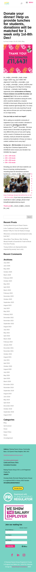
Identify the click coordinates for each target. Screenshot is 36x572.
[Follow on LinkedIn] (18, 555)
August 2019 (7, 393)
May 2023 (7, 311)
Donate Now (18, 488)
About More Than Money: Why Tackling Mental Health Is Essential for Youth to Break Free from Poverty (17, 241)
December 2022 (9, 317)
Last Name (8, 540)
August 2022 (7, 326)
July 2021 (7, 360)
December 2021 (9, 348)
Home (5, 429)
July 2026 (7, 262)
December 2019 (9, 384)
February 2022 (8, 342)
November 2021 (9, 351)
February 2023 (8, 314)
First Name (8, 535)
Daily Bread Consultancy (19, 567)
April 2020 (7, 378)
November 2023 (9, 296)
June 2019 (7, 396)
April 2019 (7, 402)
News (5, 435)
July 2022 (7, 329)
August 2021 (7, 357)
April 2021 (7, 363)
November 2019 (9, 387)
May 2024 (7, 284)
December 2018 (9, 406)
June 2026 (7, 266)
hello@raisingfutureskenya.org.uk (13, 455)
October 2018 (8, 409)
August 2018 (7, 415)
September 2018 (9, 412)
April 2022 (7, 336)
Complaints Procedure (10, 465)
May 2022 (7, 333)
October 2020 (8, 366)
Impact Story (7, 432)
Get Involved (7, 426)
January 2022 (8, 345)
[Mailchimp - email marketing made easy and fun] (24, 547)
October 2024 (8, 281)
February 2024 (8, 293)
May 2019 (7, 399)
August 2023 (7, 305)
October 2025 (8, 272)
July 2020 (7, 372)
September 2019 (9, 390)
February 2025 (8, 278)
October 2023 (8, 299)
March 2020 (7, 381)
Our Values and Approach (11, 460)
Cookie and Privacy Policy (11, 462)
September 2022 (9, 323)
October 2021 (8, 354)
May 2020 (7, 375)
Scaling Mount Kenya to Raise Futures (15, 225)
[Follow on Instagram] (24, 555)
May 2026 (7, 269)
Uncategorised (8, 438)
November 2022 (9, 320)
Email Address (9, 530)
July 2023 (7, 308)
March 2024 (7, 290)
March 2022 (7, 339)
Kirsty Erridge (9, 41)
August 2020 (7, 369)
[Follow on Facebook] (12, 555)
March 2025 (7, 275)
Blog (23, 41)
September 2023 (9, 302)
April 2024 (7, 287)
